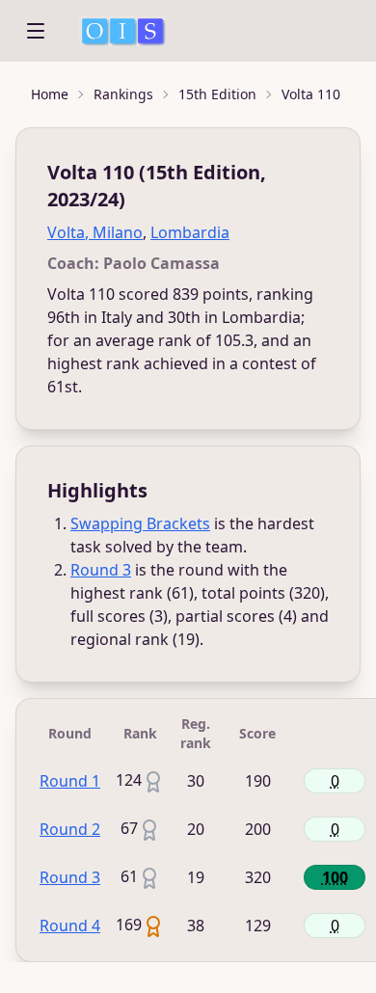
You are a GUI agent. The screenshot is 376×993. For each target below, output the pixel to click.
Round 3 (100, 569)
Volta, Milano (95, 232)
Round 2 (70, 829)
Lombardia (189, 232)
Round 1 (70, 781)
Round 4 (70, 925)
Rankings (123, 94)
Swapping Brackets (140, 523)
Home (49, 94)
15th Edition (217, 94)
